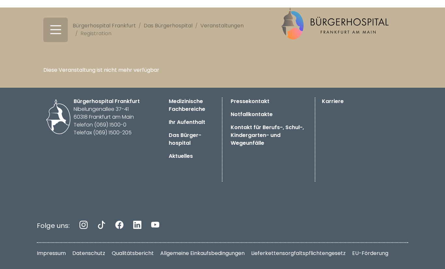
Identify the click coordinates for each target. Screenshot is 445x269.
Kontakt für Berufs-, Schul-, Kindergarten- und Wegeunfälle (267, 135)
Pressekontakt (250, 101)
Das (185, 139)
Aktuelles (181, 156)
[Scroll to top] (430, 254)
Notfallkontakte (252, 114)
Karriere (333, 101)
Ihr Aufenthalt (187, 122)
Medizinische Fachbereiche (187, 105)
